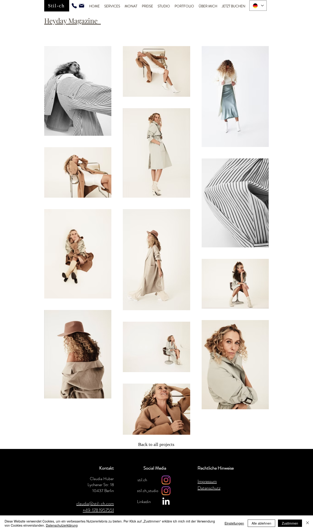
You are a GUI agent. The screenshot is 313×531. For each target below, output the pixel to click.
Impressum (207, 481)
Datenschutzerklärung (62, 525)
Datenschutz (209, 488)
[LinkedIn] (166, 501)
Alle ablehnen (261, 523)
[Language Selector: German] (258, 5)
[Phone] (74, 6)
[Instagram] (166, 480)
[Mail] (81, 6)
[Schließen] (307, 523)
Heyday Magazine (72, 20)
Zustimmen (290, 523)
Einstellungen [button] (234, 523)
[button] (112, 6)
